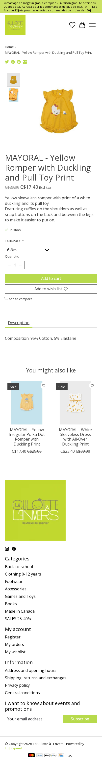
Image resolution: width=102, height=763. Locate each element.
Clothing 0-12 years (23, 574)
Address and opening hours (30, 670)
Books (11, 603)
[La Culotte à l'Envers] (15, 25)
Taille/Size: (14, 241)
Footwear (14, 581)
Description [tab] (18, 322)
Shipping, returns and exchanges (35, 678)
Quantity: (12, 256)
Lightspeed (13, 748)
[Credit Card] (61, 755)
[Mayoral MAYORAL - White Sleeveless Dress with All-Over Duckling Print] (75, 402)
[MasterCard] (31, 755)
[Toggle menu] (92, 25)
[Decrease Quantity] (9, 265)
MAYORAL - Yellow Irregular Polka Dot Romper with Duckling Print (27, 437)
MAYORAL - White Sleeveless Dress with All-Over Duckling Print (75, 437)
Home (9, 47)
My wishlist (15, 652)
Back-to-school (19, 566)
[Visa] (39, 755)
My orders (14, 644)
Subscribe (80, 719)
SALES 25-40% (18, 618)
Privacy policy (17, 685)
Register (13, 637)
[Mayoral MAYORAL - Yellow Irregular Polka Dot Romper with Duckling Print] (27, 402)
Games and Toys (20, 596)
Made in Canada (20, 611)
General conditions (22, 692)
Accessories (15, 589)
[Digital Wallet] (50, 755)
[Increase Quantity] (20, 265)
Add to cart (51, 278)
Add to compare (20, 299)
